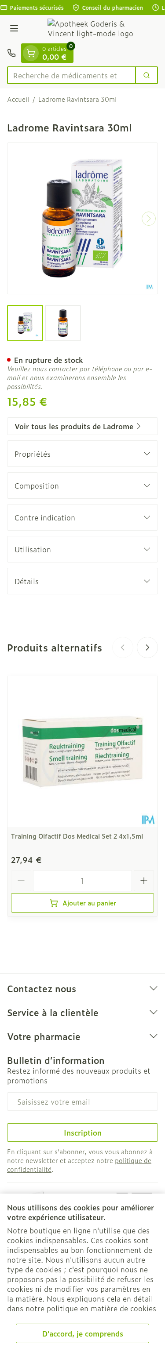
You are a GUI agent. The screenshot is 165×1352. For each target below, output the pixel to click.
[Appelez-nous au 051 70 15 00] (11, 53)
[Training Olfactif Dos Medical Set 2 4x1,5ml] (82, 751)
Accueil (18, 99)
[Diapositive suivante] (147, 647)
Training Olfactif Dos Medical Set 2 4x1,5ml (77, 835)
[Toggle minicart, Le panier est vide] (31, 53)
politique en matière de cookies (101, 1308)
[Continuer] (149, 219)
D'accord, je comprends (82, 1333)
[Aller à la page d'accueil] (91, 29)
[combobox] (71, 75)
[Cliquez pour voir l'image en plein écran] (82, 218)
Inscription (83, 1132)
